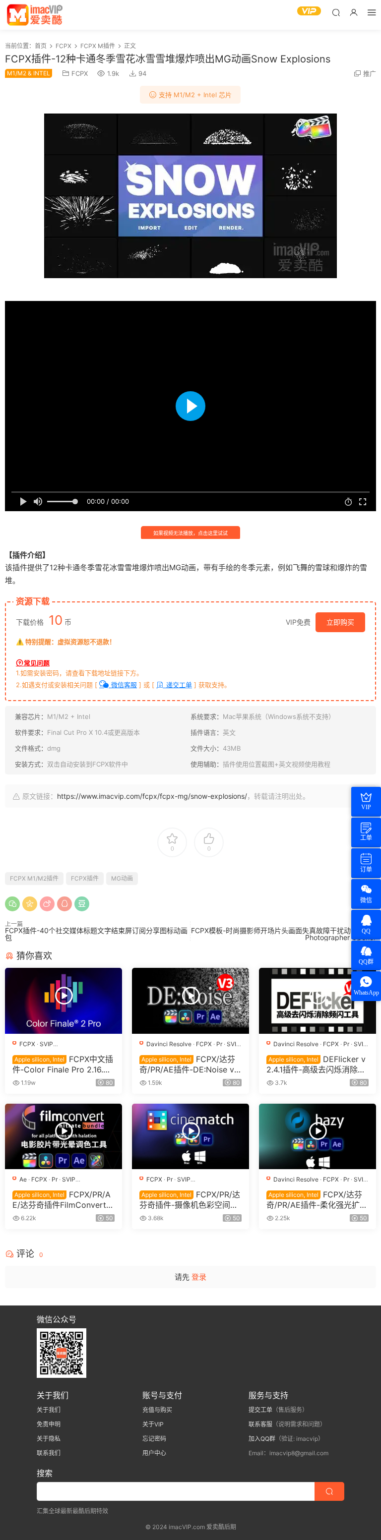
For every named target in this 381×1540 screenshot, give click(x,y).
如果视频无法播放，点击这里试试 (190, 533)
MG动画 (122, 878)
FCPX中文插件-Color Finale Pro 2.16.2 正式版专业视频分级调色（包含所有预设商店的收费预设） (62, 1064)
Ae (23, 1179)
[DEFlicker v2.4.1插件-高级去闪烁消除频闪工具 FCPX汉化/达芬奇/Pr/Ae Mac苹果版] (317, 1000)
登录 (198, 1277)
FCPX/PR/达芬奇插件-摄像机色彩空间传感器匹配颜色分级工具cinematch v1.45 (190, 1199)
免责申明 (49, 1424)
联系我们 (49, 1453)
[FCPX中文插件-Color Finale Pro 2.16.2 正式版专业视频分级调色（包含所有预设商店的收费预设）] (63, 1000)
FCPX (79, 73)
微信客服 (123, 685)
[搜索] (335, 12)
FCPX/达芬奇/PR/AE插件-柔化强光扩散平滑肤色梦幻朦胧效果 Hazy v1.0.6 (317, 1199)
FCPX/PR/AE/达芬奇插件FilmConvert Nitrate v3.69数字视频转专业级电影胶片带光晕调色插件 (63, 1199)
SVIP (46, 1044)
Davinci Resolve (168, 1044)
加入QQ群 (262, 1438)
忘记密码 (154, 1438)
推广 (369, 73)
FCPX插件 (85, 878)
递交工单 (178, 685)
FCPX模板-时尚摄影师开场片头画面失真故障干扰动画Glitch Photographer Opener (283, 934)
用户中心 (154, 1453)
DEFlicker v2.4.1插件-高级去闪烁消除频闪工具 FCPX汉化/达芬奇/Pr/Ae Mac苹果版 (316, 1064)
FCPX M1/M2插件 (34, 878)
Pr (219, 1044)
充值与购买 (157, 1410)
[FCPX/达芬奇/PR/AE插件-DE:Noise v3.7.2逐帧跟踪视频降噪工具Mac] (190, 1000)
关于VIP (153, 1424)
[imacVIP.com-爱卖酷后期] (34, 15)
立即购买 (340, 622)
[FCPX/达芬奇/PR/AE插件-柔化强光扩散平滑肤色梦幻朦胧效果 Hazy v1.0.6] (317, 1136)
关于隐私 (49, 1438)
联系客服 (260, 1424)
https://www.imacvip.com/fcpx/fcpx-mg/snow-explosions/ (152, 796)
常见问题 (37, 663)
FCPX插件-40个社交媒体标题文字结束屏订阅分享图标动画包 (96, 934)
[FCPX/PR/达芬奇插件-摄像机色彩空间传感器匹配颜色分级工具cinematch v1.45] (190, 1136)
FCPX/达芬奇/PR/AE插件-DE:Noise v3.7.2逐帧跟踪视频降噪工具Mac (190, 1064)
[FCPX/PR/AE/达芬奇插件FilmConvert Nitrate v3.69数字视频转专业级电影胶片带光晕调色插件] (63, 1136)
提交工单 (260, 1410)
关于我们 (49, 1410)
